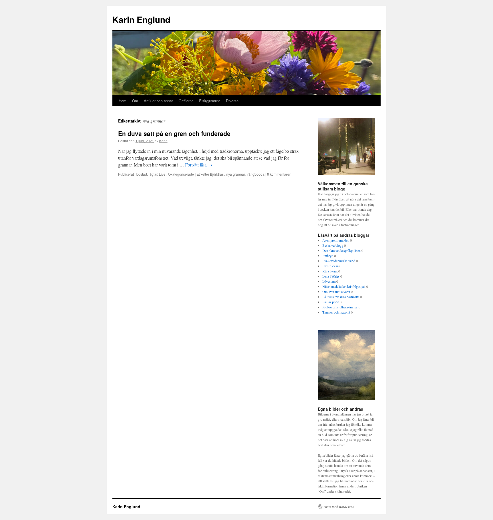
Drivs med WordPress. (339, 506)
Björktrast (217, 174)
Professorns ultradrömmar (340, 307)
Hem (122, 100)
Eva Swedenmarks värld (338, 260)
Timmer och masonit (336, 312)
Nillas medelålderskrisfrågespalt (343, 286)
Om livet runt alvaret (336, 291)
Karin (163, 140)
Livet (162, 174)
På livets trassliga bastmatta (340, 296)
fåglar (153, 174)
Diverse (232, 100)
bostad (141, 174)
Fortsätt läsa (198, 165)
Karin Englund (141, 19)
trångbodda (255, 174)
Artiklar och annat (158, 100)
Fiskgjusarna (209, 100)
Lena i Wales (331, 276)
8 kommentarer (278, 174)
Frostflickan (330, 266)
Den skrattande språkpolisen (341, 250)
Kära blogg (330, 271)
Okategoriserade (181, 174)
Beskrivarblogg (332, 245)
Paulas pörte (330, 302)
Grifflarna (186, 100)
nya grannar (235, 174)
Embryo (327, 255)
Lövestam (329, 281)
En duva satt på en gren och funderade (174, 133)
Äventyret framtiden (335, 240)
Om (135, 100)
